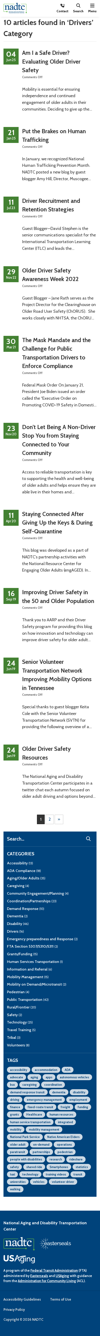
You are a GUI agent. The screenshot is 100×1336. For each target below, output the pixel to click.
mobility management (44, 1129)
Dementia (17, 916)
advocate (16, 1077)
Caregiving (18, 886)
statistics (82, 1167)
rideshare (76, 1159)
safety (14, 1167)
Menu (92, 11)
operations (64, 1144)
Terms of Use (60, 1299)
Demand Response (25, 908)
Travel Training (21, 1030)
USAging (62, 1276)
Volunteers (18, 1045)
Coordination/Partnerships (32, 901)
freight (65, 1107)
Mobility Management (28, 977)
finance (15, 1107)
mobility (15, 1129)
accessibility (18, 1070)
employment (78, 1099)
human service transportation (30, 1122)
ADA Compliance (24, 871)
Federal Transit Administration (54, 1270)
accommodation (46, 1070)
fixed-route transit (40, 1107)
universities (18, 1182)
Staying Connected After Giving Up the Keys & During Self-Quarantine (57, 522)
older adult (18, 1144)
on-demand (41, 1144)
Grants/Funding (22, 954)
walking (15, 1189)
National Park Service (25, 1137)
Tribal (13, 1037)
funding (83, 1107)
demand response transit (27, 1092)
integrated (65, 1122)
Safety (14, 1015)
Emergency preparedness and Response (42, 939)
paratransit (17, 1152)
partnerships (41, 1152)
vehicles (38, 1182)
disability (79, 1092)
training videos (56, 1174)
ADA (67, 1070)
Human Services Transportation (35, 961)
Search (78, 11)
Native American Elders (63, 1137)
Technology (20, 1022)
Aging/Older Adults (26, 878)
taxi (12, 1174)
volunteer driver (63, 1182)
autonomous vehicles (74, 1077)
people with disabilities (26, 1159)
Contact (62, 11)
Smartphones (59, 1167)
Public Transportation (28, 999)
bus (12, 1084)
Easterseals (39, 1276)
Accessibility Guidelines (22, 1299)
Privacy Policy (14, 1310)
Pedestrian (18, 992)
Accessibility (20, 863)
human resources (61, 1114)
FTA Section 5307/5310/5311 (32, 946)
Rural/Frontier (21, 1007)
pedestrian (65, 1152)
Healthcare (34, 1114)
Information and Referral (29, 969)
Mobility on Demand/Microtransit (36, 984)
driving (14, 1099)
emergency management (44, 1099)
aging (34, 1077)
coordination (53, 1084)
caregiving (29, 1084)
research (56, 1159)
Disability (18, 924)
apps (49, 1077)
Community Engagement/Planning (38, 893)
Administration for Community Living (47, 1281)
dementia (58, 1092)
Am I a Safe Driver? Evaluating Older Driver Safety (51, 61)
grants (14, 1114)
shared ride (34, 1167)
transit (77, 1174)
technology (30, 1174)
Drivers (15, 931)
